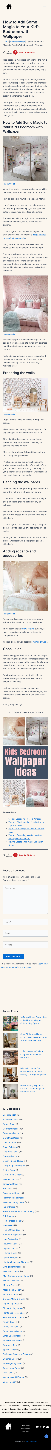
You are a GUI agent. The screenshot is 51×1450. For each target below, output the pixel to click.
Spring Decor (9, 1349)
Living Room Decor (12, 1266)
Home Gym (8, 1225)
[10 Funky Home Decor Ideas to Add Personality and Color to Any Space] (10, 1023)
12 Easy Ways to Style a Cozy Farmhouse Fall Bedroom (31, 1054)
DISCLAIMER (25, 1431)
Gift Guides (8, 1216)
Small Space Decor (12, 1335)
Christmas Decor (11, 1138)
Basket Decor (9, 1115)
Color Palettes (10, 1147)
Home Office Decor (12, 1230)
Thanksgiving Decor (12, 1363)
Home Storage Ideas (13, 1234)
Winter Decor (9, 1382)
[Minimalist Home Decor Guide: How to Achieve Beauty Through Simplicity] (10, 1074)
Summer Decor (10, 1359)
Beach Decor (9, 1124)
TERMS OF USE (26, 1425)
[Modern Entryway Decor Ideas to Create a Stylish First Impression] (10, 1091)
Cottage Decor (10, 1156)
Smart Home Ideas (12, 1340)
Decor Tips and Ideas (13, 1161)
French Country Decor (13, 1202)
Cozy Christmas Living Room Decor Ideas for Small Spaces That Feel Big (33, 1037)
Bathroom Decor (11, 1119)
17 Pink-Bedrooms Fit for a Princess (24, 819)
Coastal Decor (10, 1142)
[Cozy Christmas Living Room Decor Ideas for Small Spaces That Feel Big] (10, 1040)
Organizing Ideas (11, 1303)
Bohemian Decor (11, 1133)
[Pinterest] (37, 1427)
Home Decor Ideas (12, 1220)
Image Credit (9, 184)
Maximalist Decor (11, 1271)
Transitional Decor (12, 1368)
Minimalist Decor (11, 1280)
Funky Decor (9, 1207)
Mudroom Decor (11, 1294)
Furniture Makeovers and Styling (18, 1211)
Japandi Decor (10, 1248)
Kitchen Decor (10, 1253)
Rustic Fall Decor (11, 1326)
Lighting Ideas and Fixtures (16, 1262)
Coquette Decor (10, 1151)
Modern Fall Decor (12, 1290)
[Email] (47, 1427)
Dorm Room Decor (12, 1174)
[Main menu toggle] (44, 6)
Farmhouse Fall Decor (13, 1197)
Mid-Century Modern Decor (16, 1276)
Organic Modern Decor (14, 1299)
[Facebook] (41, 1427)
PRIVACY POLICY (25, 1428)
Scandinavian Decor (12, 1331)
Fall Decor (8, 1188)
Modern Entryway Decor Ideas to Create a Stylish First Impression (32, 1088)
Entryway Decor (10, 1184)
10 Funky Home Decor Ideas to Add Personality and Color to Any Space (33, 1020)
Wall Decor (8, 1372)
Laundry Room (10, 1257)
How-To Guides (10, 1239)
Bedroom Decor (17, 42)
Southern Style (10, 1345)
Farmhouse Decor (11, 1193)
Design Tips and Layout (14, 1165)
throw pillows (27, 629)
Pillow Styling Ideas (12, 1308)
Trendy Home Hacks (31, 1441)
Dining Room (9, 1170)
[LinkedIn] (44, 1427)
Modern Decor (10, 1285)
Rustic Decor (9, 1322)
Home (6, 42)
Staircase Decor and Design (16, 1354)
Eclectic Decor (10, 1179)
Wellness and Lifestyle (13, 1377)
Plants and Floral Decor (14, 1313)
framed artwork (40, 642)
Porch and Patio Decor (14, 1317)
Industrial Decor (10, 1243)
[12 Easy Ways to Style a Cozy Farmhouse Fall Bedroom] (10, 1057)
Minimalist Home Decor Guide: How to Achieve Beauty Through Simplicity (33, 1071)
